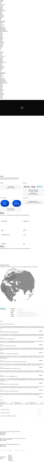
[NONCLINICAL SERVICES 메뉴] (8, 31)
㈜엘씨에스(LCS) (10, 460)
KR (0, 47)
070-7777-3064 (9, 439)
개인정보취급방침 (3, 456)
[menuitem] (2, 0)
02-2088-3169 (9, 450)
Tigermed (9, 456)
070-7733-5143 (17, 450)
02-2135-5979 (4, 445)
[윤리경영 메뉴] (3, 6)
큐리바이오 (10, 459)
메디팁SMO (10, 458)
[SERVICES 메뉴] (3, 9)
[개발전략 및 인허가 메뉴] (6, 10)
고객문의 (1, 458)
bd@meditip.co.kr (2, 434)
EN (0, 49)
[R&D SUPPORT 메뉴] (5, 27)
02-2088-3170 (4, 432)
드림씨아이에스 (10, 457)
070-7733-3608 (2, 450)
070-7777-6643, (4, 439)
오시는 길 (1, 457)
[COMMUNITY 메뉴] (4, 42)
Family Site (10, 455)
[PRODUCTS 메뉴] (4, 38)
